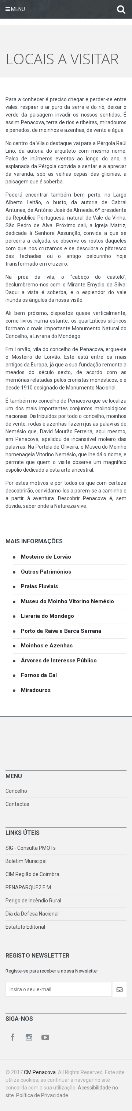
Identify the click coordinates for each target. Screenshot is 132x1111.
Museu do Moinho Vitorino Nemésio (67, 601)
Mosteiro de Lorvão (46, 556)
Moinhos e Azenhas (47, 645)
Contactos (17, 804)
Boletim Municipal (26, 861)
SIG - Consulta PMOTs (31, 848)
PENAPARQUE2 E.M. (29, 887)
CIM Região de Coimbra (32, 874)
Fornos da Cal (39, 675)
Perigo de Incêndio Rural (33, 900)
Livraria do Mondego (47, 616)
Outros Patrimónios (46, 571)
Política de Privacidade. (42, 1095)
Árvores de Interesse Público (59, 660)
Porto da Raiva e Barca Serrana (61, 631)
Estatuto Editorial (25, 927)
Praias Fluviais (39, 586)
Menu (17, 9)
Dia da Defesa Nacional (32, 914)
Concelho (16, 791)
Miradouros (36, 690)
